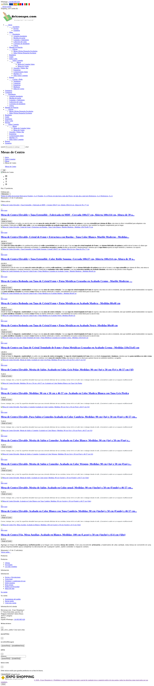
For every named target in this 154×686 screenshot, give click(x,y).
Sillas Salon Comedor (20, 75)
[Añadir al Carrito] (2, 231)
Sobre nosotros (10, 583)
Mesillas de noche (19, 38)
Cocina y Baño (16, 79)
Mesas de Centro (23, 66)
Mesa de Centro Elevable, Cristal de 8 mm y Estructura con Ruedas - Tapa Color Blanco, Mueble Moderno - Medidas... (65, 237)
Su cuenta (4, 592)
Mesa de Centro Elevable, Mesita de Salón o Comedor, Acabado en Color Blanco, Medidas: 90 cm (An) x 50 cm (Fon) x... (65, 440)
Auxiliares (14, 27)
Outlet (11, 57)
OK (3, 170)
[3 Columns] (6, 179)
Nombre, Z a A (43, 196)
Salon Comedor (16, 60)
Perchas (16, 28)
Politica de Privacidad (12, 587)
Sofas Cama (13, 59)
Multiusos (16, 87)
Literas (15, 45)
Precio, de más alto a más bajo (79, 196)
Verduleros (17, 81)
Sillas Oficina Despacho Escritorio (24, 53)
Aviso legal (8, 579)
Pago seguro (9, 585)
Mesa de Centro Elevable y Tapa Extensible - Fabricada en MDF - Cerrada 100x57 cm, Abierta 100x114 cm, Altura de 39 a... (67, 214)
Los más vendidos (11, 566)
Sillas (11, 32)
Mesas (17, 62)
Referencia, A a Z (95, 196)
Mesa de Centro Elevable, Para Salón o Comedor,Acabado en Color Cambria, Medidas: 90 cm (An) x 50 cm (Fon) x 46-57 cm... (69, 416)
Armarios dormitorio (20, 36)
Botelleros (12, 55)
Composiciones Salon (20, 72)
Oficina (13, 49)
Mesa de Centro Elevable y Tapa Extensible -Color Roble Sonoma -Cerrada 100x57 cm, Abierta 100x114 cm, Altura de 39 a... (68, 259)
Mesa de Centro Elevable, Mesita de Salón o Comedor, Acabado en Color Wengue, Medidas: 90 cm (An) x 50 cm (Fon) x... (66, 464)
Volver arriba (6, 552)
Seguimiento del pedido (13, 599)
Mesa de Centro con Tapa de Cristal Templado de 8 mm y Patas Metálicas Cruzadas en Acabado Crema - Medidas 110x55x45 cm (70, 347)
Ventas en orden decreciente (10, 196)
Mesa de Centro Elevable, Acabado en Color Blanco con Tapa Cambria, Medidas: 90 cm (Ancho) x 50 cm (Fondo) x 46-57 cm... (69, 511)
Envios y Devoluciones (12, 577)
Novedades (8, 565)
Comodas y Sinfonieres (21, 40)
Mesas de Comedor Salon (26, 64)
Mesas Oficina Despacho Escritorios (25, 51)
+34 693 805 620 (14, 2)
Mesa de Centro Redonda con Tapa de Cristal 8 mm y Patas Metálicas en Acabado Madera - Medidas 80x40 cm (60, 303)
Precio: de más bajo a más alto (58, 196)
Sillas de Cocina (18, 89)
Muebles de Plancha (16, 47)
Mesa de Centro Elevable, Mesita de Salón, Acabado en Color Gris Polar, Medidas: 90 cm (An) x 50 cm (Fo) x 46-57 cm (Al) (67, 369)
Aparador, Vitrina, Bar (20, 68)
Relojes (11, 77)
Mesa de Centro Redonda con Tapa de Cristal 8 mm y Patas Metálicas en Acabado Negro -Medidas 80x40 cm (59, 325)
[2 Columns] (6, 182)
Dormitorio (14, 34)
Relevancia (6, 194)
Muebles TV (17, 74)
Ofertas (7, 563)
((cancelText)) (6, 645)
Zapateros (16, 30)
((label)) (3, 656)
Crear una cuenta (10, 603)
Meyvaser (4, 210)
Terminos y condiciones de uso (15, 581)
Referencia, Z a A (107, 196)
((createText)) (16, 658)
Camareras (16, 83)
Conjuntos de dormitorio (21, 43)
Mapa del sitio (9, 588)
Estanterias (17, 70)
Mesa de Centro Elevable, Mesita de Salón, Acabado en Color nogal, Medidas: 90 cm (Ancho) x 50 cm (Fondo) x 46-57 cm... (67, 487)
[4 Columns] (6, 177)
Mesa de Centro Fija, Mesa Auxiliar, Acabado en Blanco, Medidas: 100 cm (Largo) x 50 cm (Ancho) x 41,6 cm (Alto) (63, 534)
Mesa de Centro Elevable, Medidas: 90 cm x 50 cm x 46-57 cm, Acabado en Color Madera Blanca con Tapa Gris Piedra (65, 393)
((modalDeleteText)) (18, 645)
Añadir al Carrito (6, 221)
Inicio (8, 25)
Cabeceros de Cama (20, 42)
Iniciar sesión (9, 601)
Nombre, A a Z (32, 196)
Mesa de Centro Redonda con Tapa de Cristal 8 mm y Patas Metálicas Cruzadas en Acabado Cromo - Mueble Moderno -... (66, 281)
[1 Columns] (6, 185)
